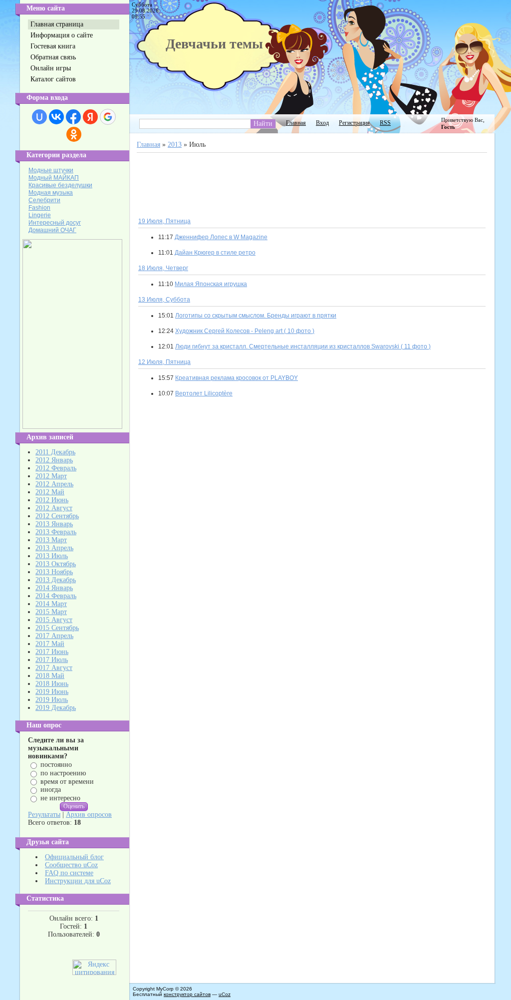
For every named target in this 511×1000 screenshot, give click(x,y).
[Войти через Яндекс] (90, 116)
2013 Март (51, 540)
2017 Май (49, 644)
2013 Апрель (54, 548)
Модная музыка (50, 192)
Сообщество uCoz (71, 865)
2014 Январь (54, 588)
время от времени (67, 781)
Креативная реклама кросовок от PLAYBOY (236, 377)
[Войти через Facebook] (73, 116)
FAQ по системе (69, 873)
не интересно (60, 798)
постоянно (56, 764)
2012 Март (51, 476)
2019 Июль (51, 699)
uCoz (225, 994)
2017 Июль (51, 660)
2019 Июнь (51, 691)
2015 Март (51, 612)
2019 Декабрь (55, 707)
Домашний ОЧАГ (52, 230)
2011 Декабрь (55, 452)
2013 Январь (54, 524)
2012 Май (49, 492)
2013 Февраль (55, 532)
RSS (385, 122)
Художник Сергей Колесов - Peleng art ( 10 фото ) (244, 331)
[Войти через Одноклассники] (73, 134)
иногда (50, 789)
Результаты (44, 814)
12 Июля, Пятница (164, 361)
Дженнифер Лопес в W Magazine (221, 237)
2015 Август (53, 620)
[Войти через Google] (108, 117)
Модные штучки (50, 170)
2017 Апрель (54, 636)
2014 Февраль (55, 596)
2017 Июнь (51, 652)
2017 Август (53, 667)
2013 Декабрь (55, 580)
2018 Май (49, 675)
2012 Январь (54, 460)
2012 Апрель (54, 484)
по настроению (63, 773)
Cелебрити (44, 200)
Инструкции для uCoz (78, 881)
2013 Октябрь (55, 564)
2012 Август (53, 508)
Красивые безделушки (60, 185)
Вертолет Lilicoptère (204, 393)
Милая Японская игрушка (211, 284)
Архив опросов (89, 814)
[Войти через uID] (39, 116)
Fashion (39, 207)
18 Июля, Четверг (163, 268)
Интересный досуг (54, 222)
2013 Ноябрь (54, 572)
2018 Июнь (51, 683)
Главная (296, 122)
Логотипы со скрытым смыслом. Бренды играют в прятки (255, 315)
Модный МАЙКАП (53, 177)
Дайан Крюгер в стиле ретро (215, 252)
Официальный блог (74, 857)
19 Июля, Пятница (164, 221)
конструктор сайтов (187, 994)
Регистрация (354, 122)
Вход (322, 122)
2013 (175, 144)
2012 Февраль (55, 468)
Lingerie (39, 215)
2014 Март (51, 604)
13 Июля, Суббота (164, 299)
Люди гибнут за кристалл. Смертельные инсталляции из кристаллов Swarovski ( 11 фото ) (303, 346)
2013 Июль (51, 556)
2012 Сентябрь (57, 516)
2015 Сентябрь (57, 628)
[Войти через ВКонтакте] (56, 116)
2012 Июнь (51, 500)
